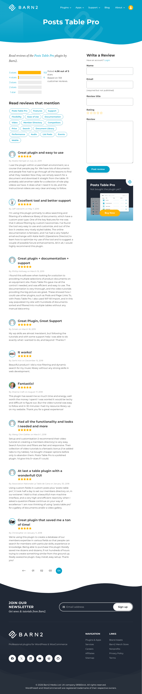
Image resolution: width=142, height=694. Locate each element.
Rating (90, 109)
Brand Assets (116, 640)
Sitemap (89, 658)
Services (89, 644)
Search (26, 128)
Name (90, 65)
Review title (94, 96)
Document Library (45, 128)
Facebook (12, 658)
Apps (78, 7)
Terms (112, 658)
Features (37, 111)
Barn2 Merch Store (119, 644)
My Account (130, 7)
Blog (107, 7)
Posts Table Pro (44, 55)
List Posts (47, 134)
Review (91, 119)
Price (14, 128)
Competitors (54, 122)
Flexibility (16, 117)
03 (50, 570)
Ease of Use (33, 117)
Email (90, 79)
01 (33, 570)
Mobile (15, 140)
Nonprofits (114, 649)
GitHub (58, 658)
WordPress (49, 658)
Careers (89, 649)
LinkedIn (30, 658)
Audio (34, 134)
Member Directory (32, 122)
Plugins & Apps (93, 640)
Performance (18, 134)
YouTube (39, 658)
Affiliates (89, 653)
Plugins (64, 7)
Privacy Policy (116, 653)
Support (93, 7)
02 (41, 570)
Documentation (53, 117)
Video (15, 122)
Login (107, 60)
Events (61, 134)
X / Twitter (21, 658)
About (118, 7)
